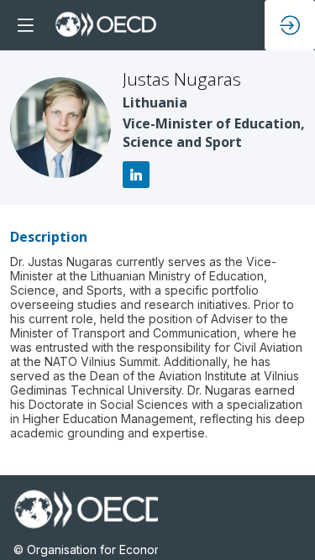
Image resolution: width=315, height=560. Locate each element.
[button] (25, 25)
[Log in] (290, 25)
